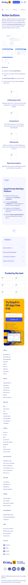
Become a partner (7, 397)
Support (5, 395)
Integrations (6, 385)
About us (5, 432)
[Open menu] (25, 2)
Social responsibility (7, 442)
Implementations (7, 383)
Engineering (6, 486)
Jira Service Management (9, 517)
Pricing (4, 373)
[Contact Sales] (22, 2)
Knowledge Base (7, 359)
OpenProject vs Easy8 (8, 503)
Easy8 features (6, 354)
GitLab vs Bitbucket (7, 465)
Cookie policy (6, 535)
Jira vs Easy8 (6, 500)
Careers (5, 434)
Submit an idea (6, 449)
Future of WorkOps (7, 470)
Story (4, 437)
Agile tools (5, 361)
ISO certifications (7, 533)
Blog (4, 406)
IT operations (6, 482)
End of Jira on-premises (8, 463)
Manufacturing (6, 484)
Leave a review (6, 451)
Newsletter (5, 444)
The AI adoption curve (8, 468)
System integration (7, 489)
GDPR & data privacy (8, 531)
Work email (8, 312)
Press (4, 446)
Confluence (6, 519)
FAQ (4, 411)
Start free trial (16, 2)
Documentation (7, 418)
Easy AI (5, 364)
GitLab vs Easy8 (7, 505)
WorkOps (5, 369)
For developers (6, 421)
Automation (6, 371)
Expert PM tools (7, 357)
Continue (12, 319)
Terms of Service (14, 582)
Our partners (6, 439)
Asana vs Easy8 (6, 498)
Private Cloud (6, 392)
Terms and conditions (8, 528)
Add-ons (5, 366)
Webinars (5, 413)
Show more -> (6, 472)
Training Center (6, 416)
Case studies (6, 409)
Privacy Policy (4, 582)
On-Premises (6, 387)
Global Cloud (6, 390)
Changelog (5, 423)
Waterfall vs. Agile (7, 460)
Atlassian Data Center (8, 514)
